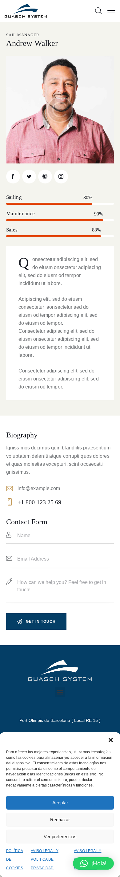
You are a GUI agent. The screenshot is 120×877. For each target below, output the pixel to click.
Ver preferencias (60, 836)
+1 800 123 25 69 (40, 502)
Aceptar (60, 802)
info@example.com (39, 488)
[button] (111, 740)
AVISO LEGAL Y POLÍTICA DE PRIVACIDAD (44, 859)
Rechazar (60, 819)
